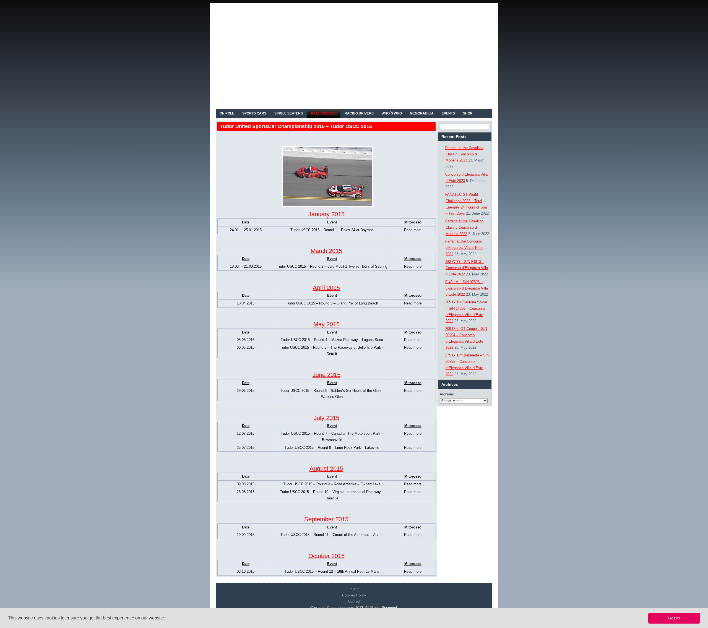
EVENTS (448, 113)
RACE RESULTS (324, 113)
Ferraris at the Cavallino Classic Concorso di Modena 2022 (464, 227)
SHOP (467, 113)
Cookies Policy (354, 595)
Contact (354, 601)
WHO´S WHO (392, 113)
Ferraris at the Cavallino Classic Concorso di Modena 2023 (464, 154)
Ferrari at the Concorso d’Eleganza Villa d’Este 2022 (464, 247)
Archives (447, 394)
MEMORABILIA (422, 113)
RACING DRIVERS (359, 113)
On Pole (227, 113)
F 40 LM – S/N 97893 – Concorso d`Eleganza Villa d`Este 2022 (466, 288)
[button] (167, 618)
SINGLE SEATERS (288, 113)
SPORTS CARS (254, 113)
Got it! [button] (674, 618)
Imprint (354, 589)
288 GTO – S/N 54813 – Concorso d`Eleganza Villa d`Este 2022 (466, 268)
